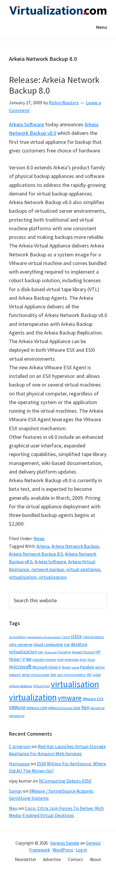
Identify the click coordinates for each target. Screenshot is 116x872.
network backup (47, 569)
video (97, 674)
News (39, 538)
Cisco (66, 637)
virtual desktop (20, 686)
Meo (13, 808)
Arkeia (43, 546)
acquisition (17, 637)
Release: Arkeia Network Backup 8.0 (54, 85)
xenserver (97, 708)
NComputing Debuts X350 (65, 781)
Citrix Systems (93, 637)
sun (53, 674)
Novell (66, 667)
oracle (75, 667)
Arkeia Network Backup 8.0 (36, 554)
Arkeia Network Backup (75, 546)
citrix (76, 636)
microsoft (20, 666)
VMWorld (17, 707)
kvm (83, 659)
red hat (100, 667)
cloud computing (48, 644)
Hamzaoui (19, 764)
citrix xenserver (20, 644)
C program (20, 746)
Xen (85, 707)
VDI (89, 674)
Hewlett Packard (83, 652)
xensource (16, 715)
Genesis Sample (64, 843)
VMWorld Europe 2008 (64, 708)
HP (98, 652)
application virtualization (44, 637)
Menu (101, 27)
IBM (29, 659)
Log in (81, 850)
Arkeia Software (26, 124)
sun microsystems (71, 674)
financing (51, 652)
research (15, 675)
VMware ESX (93, 698)
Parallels (87, 667)
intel (60, 659)
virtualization (53, 577)
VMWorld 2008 (36, 708)
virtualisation (23, 577)
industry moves (44, 659)
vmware (69, 697)
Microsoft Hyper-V (46, 667)
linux (91, 659)
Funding (64, 652)
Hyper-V (17, 659)
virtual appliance (83, 569)
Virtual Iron (41, 686)
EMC (41, 652)
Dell (67, 644)
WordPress (63, 850)
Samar (15, 791)
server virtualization (36, 675)
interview (72, 659)
